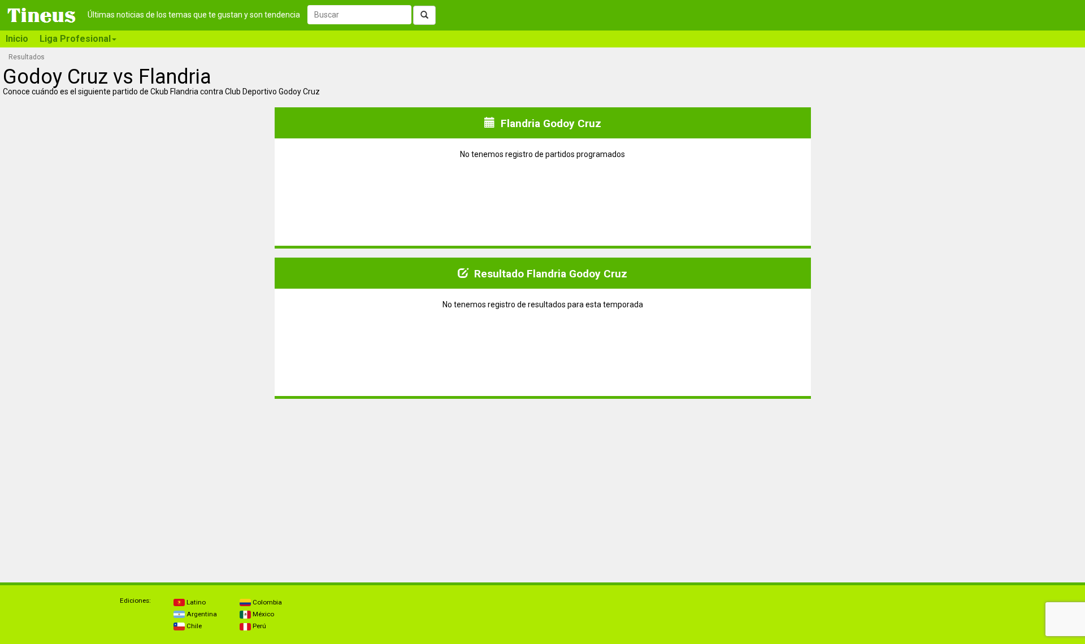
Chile (193, 626)
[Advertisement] (138, 478)
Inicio (17, 38)
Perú (258, 626)
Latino (195, 602)
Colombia (266, 602)
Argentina (201, 614)
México (262, 614)
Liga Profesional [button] (75, 38)
